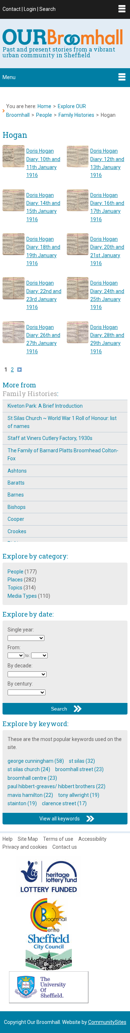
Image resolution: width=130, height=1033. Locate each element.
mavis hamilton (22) (30, 795)
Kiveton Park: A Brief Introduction (45, 406)
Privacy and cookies (25, 847)
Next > (21, 369)
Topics (15, 587)
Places (15, 580)
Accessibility (92, 839)
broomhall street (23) (79, 769)
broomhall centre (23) (32, 778)
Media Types (22, 596)
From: (14, 647)
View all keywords (59, 819)
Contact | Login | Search (29, 9)
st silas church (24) (29, 769)
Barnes (16, 495)
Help (8, 839)
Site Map (28, 839)
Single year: (21, 630)
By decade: (20, 665)
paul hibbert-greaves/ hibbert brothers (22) (56, 786)
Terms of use (58, 839)
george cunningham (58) (36, 761)
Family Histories (76, 115)
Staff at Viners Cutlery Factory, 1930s (50, 438)
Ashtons (17, 471)
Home (44, 106)
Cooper (16, 519)
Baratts (16, 483)
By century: (20, 684)
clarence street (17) (64, 803)
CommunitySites (107, 1022)
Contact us (64, 847)
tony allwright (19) (78, 795)
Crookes (17, 531)
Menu (9, 77)
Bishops (17, 507)
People (44, 115)
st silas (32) (82, 761)
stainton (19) (22, 803)
